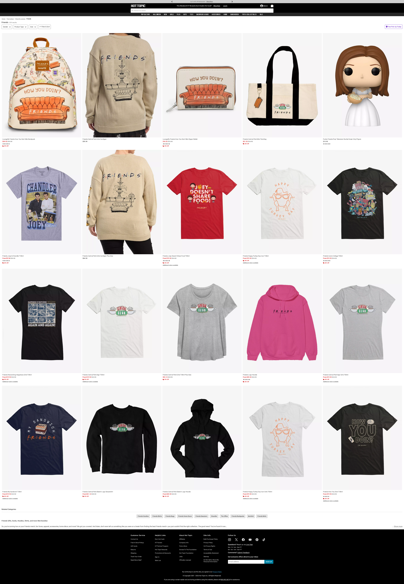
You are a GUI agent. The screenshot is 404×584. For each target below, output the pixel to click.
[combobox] (202, 10)
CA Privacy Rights (209, 546)
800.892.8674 (225, 579)
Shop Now (212, 1)
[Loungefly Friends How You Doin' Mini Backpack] (41, 85)
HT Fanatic (158, 542)
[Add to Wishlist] (79, 35)
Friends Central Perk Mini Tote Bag (254, 139)
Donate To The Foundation (188, 549)
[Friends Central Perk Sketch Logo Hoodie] (202, 438)
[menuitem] (272, 5)
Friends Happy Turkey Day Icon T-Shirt (256, 256)
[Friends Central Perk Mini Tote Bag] (282, 85)
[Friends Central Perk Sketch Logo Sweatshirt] (121, 438)
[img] (229, 539)
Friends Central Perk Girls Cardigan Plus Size (98, 256)
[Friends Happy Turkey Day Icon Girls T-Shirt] (282, 438)
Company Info (184, 542)
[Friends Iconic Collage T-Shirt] (362, 202)
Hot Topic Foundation (186, 553)
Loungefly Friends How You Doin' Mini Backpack (18, 139)
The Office (224, 516)
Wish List (158, 560)
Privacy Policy (208, 542)
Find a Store (183, 546)
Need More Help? (136, 560)
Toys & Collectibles (249, 14)
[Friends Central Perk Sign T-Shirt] (121, 321)
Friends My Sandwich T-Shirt (12, 492)
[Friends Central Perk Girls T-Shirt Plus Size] (202, 321)
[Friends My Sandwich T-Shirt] (41, 438)
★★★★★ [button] (6, 144)
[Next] (232, 1)
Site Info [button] (207, 535)
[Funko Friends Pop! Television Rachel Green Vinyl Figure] (362, 85)
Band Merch (234, 14)
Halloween (157, 14)
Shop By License (20, 19)
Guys (185, 14)
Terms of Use (208, 549)
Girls (172, 14)
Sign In (157, 557)
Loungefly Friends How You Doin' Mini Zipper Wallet (180, 139)
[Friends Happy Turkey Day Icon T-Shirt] (282, 202)
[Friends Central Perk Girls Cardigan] (121, 85)
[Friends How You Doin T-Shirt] (362, 438)
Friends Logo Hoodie (250, 375)
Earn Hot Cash (159, 539)
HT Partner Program (161, 546)
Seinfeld (251, 516)
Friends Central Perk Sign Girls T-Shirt (335, 375)
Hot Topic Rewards (161, 549)
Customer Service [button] (138, 535)
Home (225, 14)
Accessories (216, 14)
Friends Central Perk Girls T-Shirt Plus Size (177, 375)
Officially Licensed (185, 560)
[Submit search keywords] (132, 10)
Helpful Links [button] (160, 535)
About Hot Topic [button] (185, 535)
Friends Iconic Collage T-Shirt (333, 256)
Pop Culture (145, 14)
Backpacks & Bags (202, 14)
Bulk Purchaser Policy (211, 539)
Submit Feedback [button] (243, 553)
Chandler (214, 516)
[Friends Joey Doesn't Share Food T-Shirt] (202, 202)
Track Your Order (136, 556)
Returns (133, 549)
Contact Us (134, 539)
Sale (261, 14)
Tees (191, 14)
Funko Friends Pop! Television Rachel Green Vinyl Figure (342, 139)
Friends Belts (261, 516)
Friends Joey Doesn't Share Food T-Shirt (176, 256)
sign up (269, 562)
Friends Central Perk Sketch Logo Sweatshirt (98, 492)
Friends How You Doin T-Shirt (333, 492)
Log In (225, 6)
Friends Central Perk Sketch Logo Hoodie (177, 492)
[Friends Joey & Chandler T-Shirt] (41, 202)
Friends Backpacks (238, 516)
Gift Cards (134, 546)
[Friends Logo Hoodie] (282, 321)
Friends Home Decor (185, 516)
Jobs (181, 556)
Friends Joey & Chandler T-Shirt (13, 256)
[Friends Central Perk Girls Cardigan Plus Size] (121, 202)
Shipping (133, 553)
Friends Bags (170, 516)
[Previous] (172, 1)
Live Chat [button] (249, 545)
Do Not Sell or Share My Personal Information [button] (211, 560)
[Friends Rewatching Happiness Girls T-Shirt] (41, 321)
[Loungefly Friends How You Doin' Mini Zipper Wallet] (202, 85)
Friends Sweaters (201, 516)
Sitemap (206, 556)
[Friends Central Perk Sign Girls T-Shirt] (362, 321)
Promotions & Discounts (163, 553)
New (165, 14)
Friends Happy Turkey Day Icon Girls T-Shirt (257, 492)
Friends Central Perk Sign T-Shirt (93, 375)
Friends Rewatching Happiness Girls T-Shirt (17, 375)
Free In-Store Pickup (137, 542)
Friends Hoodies (143, 516)
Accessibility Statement (211, 553)
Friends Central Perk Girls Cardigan (95, 139)
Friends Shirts (157, 516)
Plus (178, 14)
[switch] (393, 27)
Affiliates (182, 539)
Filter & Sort (45, 27)
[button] (264, 5)
